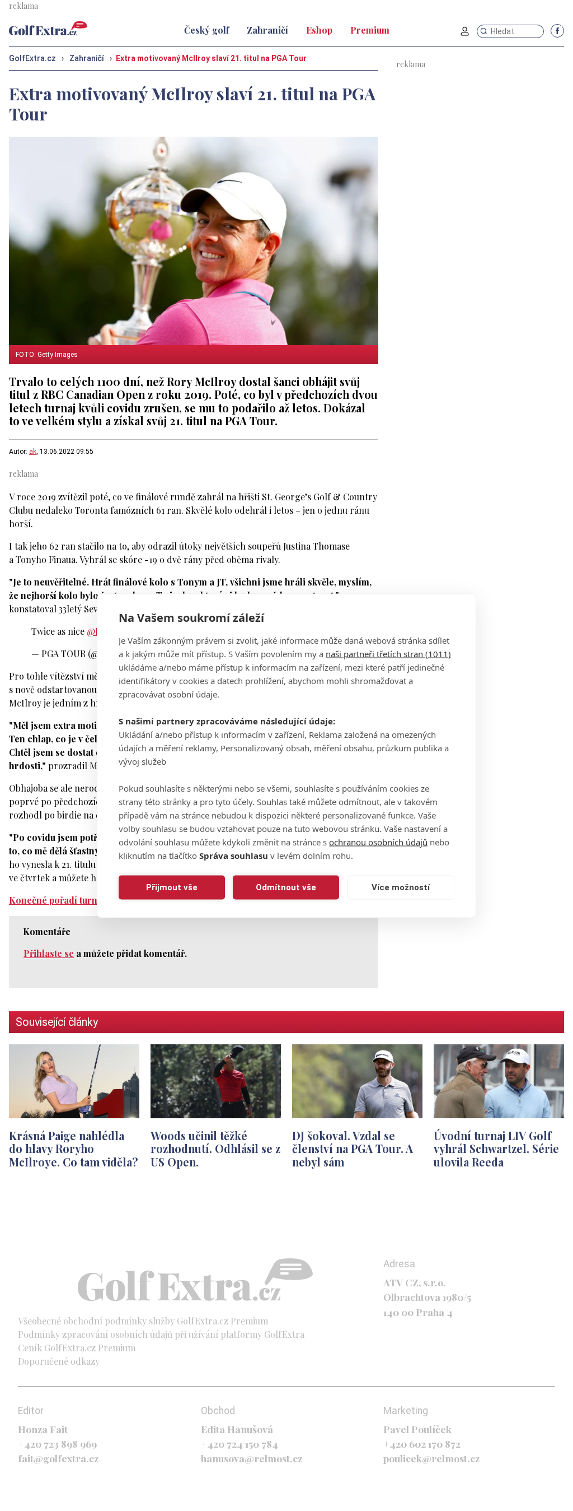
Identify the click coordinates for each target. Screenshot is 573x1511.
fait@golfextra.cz (58, 1458)
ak (32, 451)
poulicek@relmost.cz (431, 1458)
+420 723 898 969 (57, 1443)
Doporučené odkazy (59, 1361)
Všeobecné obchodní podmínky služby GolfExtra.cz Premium (143, 1321)
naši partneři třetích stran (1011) (388, 653)
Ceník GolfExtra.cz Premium (76, 1348)
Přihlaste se (49, 953)
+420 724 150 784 (239, 1443)
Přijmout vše (172, 887)
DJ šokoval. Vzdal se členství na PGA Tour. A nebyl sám (352, 1148)
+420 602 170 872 (422, 1443)
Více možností (401, 887)
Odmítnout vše (286, 887)
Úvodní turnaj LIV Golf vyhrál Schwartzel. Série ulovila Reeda (496, 1148)
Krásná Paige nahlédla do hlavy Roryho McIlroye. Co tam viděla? (73, 1148)
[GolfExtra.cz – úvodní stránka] (48, 28)
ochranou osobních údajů (378, 841)
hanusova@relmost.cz (251, 1458)
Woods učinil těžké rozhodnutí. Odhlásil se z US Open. (215, 1148)
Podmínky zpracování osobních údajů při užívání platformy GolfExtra (161, 1334)
